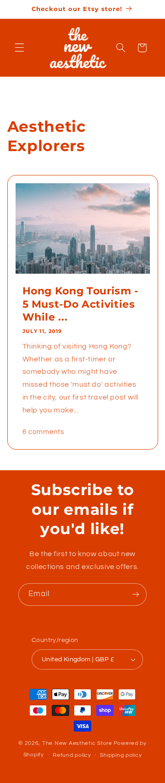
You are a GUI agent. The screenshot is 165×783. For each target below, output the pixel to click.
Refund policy (72, 755)
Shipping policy (121, 755)
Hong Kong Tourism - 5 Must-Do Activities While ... (80, 304)
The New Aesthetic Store (77, 743)
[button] (19, 47)
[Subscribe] (135, 594)
